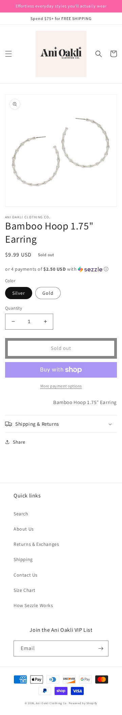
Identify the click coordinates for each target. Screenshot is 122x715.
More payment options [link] (61, 385)
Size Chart (25, 590)
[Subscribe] (100, 648)
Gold (48, 293)
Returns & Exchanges (36, 544)
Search (21, 514)
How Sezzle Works (33, 605)
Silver (18, 293)
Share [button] (19, 442)
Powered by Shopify (83, 703)
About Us (24, 529)
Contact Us (26, 575)
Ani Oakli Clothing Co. (52, 703)
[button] (8, 53)
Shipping (23, 559)
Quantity (13, 308)
